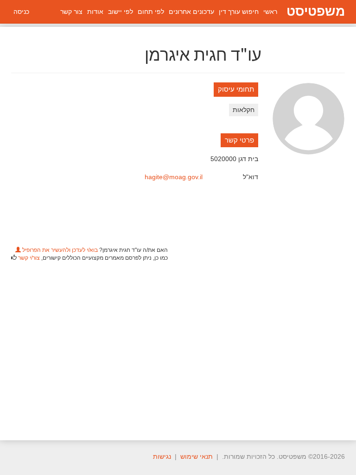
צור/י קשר (29, 258)
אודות (95, 11)
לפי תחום (151, 11)
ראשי (270, 11)
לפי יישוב (120, 11)
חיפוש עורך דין (239, 11)
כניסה (21, 11)
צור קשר (71, 11)
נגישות (162, 456)
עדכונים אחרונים (191, 11)
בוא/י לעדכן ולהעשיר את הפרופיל (59, 250)
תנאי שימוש (196, 456)
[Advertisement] (178, 345)
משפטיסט (315, 11)
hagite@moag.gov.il (174, 177)
